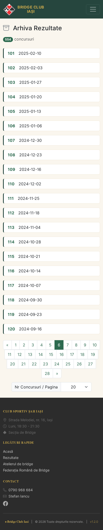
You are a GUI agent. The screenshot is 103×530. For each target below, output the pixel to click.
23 (45, 363)
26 (79, 363)
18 (82, 354)
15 (51, 354)
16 (62, 354)
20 (12, 363)
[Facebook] (5, 503)
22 (34, 363)
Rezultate (10, 457)
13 (30, 354)
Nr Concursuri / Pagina (36, 386)
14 (40, 354)
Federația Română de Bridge (26, 470)
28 (47, 373)
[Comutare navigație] (93, 9)
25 (68, 363)
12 (20, 354)
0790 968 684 (20, 490)
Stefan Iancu (18, 496)
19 (93, 354)
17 (72, 354)
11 (9, 354)
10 (94, 344)
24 (56, 363)
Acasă (8, 451)
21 (23, 363)
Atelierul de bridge (18, 464)
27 (90, 363)
